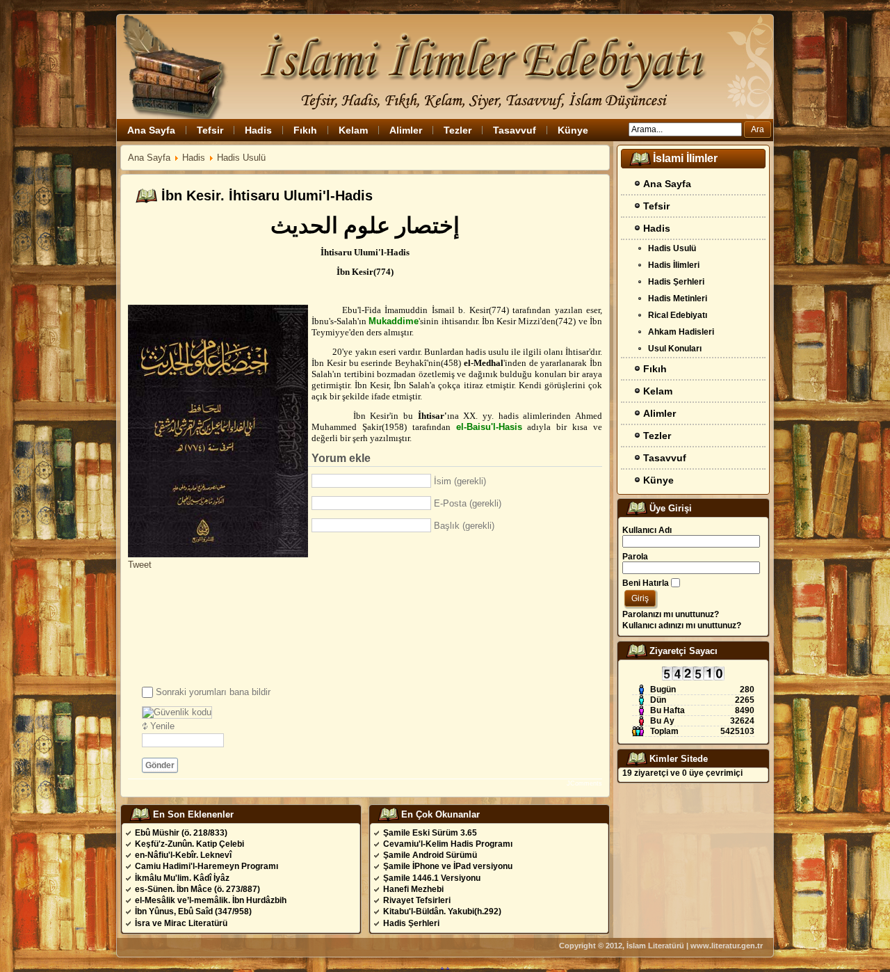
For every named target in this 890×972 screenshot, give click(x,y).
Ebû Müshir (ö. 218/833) (181, 833)
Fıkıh (305, 130)
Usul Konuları (675, 348)
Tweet (140, 564)
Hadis (258, 130)
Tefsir (210, 130)
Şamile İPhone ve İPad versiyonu (447, 866)
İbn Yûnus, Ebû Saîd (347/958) (193, 911)
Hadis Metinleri (677, 298)
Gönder (160, 765)
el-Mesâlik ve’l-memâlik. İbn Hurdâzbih (210, 900)
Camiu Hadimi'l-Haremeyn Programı (206, 866)
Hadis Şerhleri (411, 923)
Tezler (457, 130)
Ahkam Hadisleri (681, 332)
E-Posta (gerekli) (467, 503)
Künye (573, 130)
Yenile (162, 726)
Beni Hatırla (645, 583)
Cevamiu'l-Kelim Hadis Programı (447, 844)
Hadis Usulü (241, 157)
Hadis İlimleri (673, 265)
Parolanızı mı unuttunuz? (670, 614)
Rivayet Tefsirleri (417, 900)
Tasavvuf (514, 130)
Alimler (405, 130)
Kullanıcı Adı (647, 530)
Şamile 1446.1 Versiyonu (431, 878)
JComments (584, 783)
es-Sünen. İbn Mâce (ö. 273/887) (197, 889)
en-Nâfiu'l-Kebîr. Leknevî (183, 855)
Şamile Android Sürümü (430, 855)
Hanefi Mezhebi (413, 889)
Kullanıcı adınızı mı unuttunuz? (681, 625)
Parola (635, 556)
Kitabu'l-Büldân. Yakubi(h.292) (442, 911)
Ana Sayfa (151, 130)
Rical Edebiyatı (677, 315)
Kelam (353, 130)
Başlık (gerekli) (464, 525)
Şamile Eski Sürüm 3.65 (430, 833)
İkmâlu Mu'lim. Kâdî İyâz (182, 878)
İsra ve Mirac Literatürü (181, 923)
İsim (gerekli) (460, 481)
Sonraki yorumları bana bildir (213, 692)
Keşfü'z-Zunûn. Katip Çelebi (189, 844)
